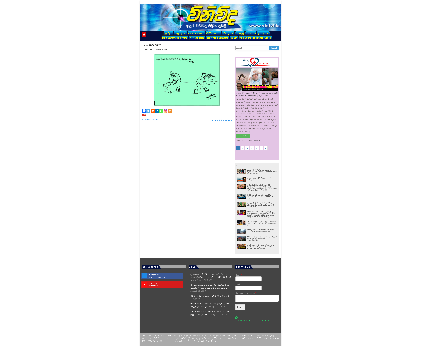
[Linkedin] (157, 111)
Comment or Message (245, 293)
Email (238, 284)
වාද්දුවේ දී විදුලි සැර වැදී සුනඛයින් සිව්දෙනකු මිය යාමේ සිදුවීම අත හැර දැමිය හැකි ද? (260, 205)
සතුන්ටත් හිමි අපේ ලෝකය (175, 37)
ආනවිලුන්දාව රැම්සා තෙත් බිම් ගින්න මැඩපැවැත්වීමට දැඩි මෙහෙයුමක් (260, 230)
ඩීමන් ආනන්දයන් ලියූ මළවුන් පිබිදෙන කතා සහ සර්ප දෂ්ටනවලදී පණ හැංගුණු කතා (261, 223)
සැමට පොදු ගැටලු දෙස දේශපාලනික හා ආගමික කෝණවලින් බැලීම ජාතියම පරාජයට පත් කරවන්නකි (261, 247)
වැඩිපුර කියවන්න (243, 136)
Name (238, 275)
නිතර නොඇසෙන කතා (218, 37)
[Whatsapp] (161, 111)
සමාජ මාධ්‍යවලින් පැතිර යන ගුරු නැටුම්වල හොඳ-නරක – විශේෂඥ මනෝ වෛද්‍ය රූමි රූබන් (262, 171)
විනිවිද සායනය (213, 33)
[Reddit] (153, 111)
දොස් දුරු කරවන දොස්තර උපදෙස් (255, 37)
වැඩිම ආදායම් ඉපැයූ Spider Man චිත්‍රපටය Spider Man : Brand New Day (261, 197)
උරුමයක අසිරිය (197, 37)
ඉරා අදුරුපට (263, 33)
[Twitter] (148, 111)
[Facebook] (144, 111)
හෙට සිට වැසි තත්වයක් (222, 120)
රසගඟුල (240, 33)
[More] (170, 111)
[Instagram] (165, 111)
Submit (240, 307)
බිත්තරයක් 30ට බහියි (151, 119)
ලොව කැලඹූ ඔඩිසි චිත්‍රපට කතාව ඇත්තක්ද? (259, 179)
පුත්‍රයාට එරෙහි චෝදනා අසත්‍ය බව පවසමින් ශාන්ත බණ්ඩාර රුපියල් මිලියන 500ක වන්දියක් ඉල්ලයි (210, 277)
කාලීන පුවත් (180, 33)
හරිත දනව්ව (228, 33)
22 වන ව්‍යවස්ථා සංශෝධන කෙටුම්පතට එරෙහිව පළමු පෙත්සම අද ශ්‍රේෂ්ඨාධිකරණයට (262, 238)
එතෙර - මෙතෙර (196, 33)
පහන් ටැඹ (251, 33)
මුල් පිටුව (168, 33)
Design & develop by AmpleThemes (203, 341)
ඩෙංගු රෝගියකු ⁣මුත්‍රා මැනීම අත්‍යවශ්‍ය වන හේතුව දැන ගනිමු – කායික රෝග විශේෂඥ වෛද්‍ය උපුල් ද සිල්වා (257, 94)
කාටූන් (234, 37)
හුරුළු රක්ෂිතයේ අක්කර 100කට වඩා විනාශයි (209, 296)
